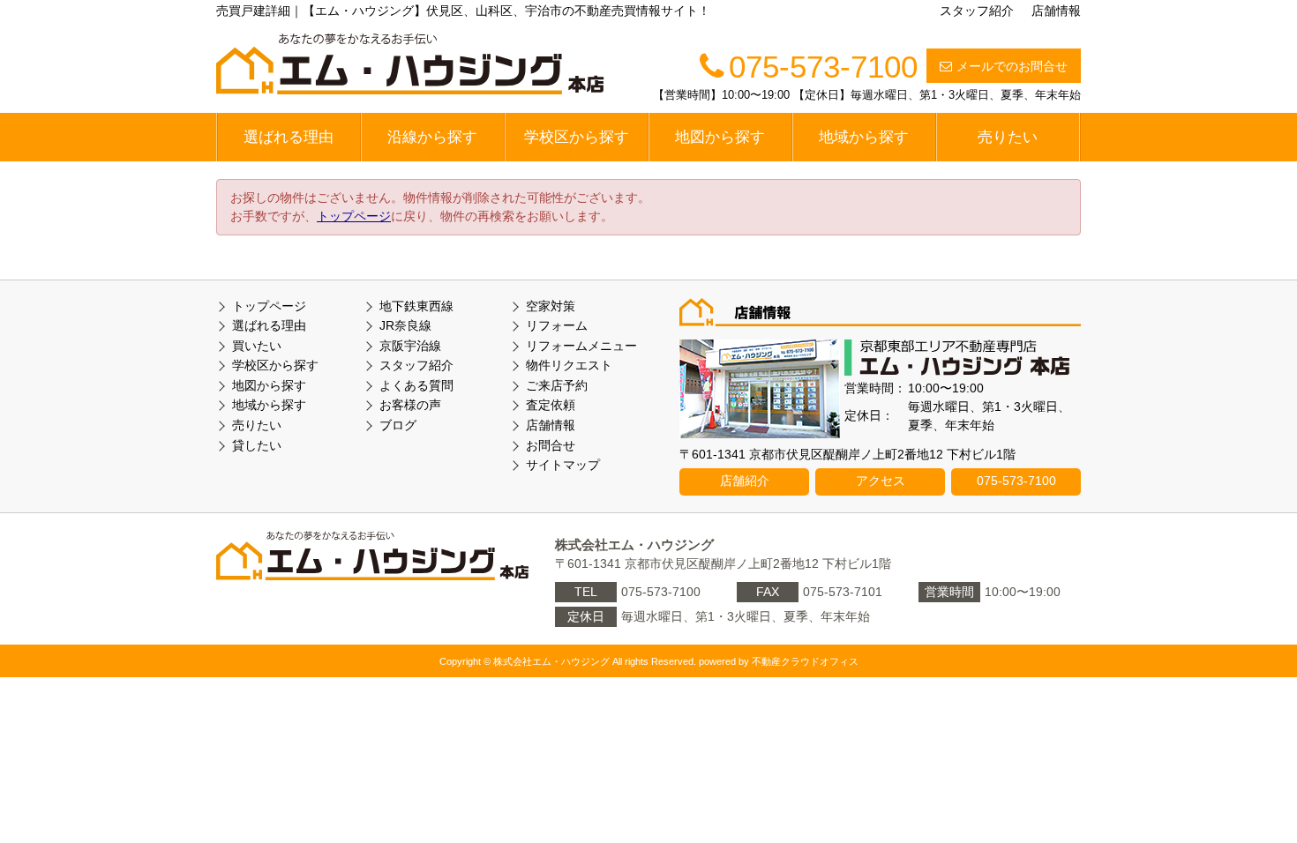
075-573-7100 (1016, 481)
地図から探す (720, 137)
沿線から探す (432, 137)
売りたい (1008, 137)
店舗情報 (1056, 11)
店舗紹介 (744, 481)
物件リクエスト (569, 365)
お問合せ (550, 445)
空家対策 (550, 306)
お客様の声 (410, 405)
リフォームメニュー (581, 346)
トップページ (354, 216)
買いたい (256, 346)
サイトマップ (563, 465)
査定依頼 (550, 405)
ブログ (397, 425)
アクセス (880, 481)
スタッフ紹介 (977, 11)
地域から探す (864, 137)
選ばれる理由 (289, 137)
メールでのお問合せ (1012, 66)
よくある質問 (416, 385)
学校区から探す (576, 137)
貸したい (256, 445)
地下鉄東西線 (416, 306)
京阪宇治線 (410, 346)
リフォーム (557, 325)
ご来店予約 (557, 385)
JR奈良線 (405, 325)
